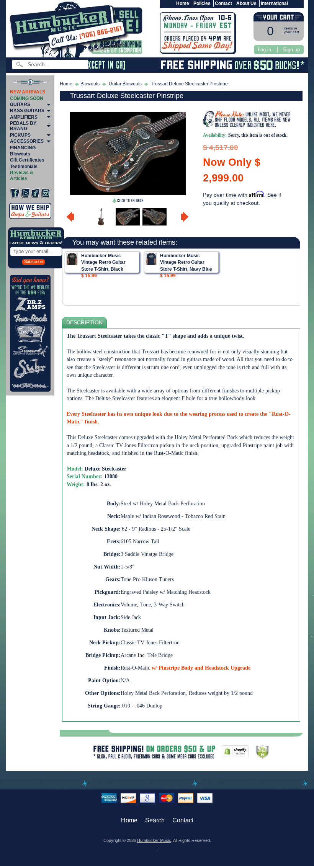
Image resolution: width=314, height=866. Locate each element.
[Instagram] (45, 193)
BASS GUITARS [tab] (27, 110)
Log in (264, 49)
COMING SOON (26, 98)
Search (155, 820)
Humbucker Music (154, 840)
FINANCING (23, 147)
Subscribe (33, 261)
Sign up (291, 49)
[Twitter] (25, 193)
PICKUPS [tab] (20, 135)
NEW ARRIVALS (27, 92)
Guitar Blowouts (125, 84)
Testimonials (24, 166)
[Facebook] (15, 193)
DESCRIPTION (84, 322)
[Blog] (35, 193)
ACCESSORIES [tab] (27, 141)
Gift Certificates (27, 160)
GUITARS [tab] (20, 104)
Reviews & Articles (21, 175)
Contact (223, 3)
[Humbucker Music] (70, 30)
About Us (246, 3)
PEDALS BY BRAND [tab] (23, 126)
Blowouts (20, 154)
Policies (202, 3)
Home (182, 3)
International (274, 3)
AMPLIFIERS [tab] (24, 117)
